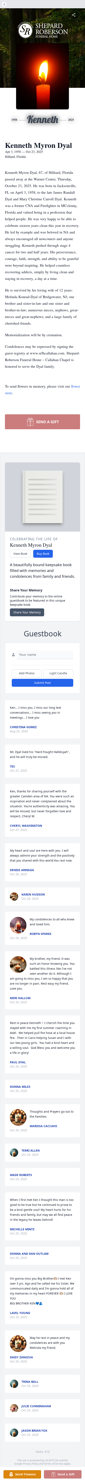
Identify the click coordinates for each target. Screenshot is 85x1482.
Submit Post (42, 683)
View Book (20, 554)
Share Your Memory (27, 612)
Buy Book (43, 554)
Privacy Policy (31, 1463)
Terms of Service (53, 1463)
